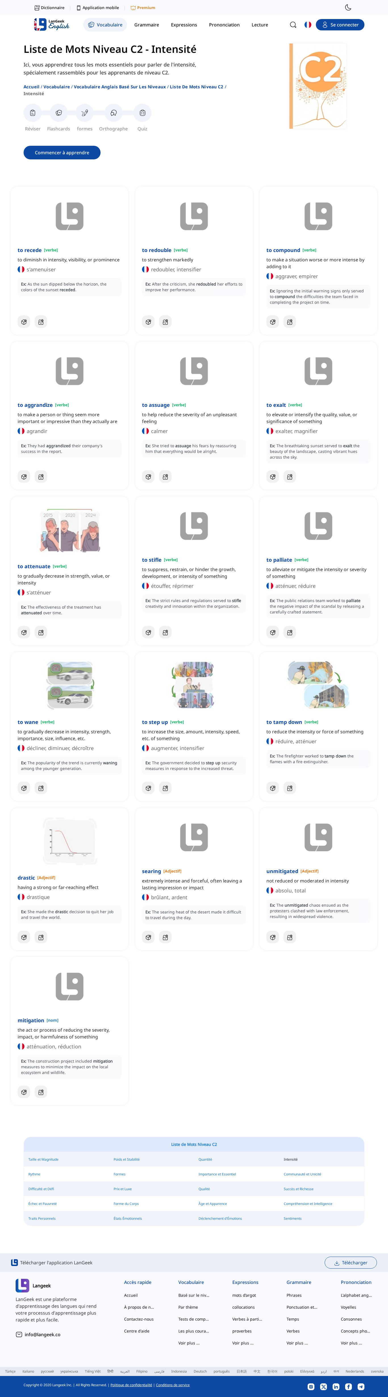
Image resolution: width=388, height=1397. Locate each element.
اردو (324, 1371)
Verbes (293, 1331)
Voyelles (348, 1307)
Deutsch (200, 1371)
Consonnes (351, 1319)
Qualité (204, 1188)
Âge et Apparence (213, 1203)
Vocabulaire (56, 86)
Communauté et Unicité (302, 1174)
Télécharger (355, 1262)
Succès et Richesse (299, 1188)
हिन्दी (110, 1371)
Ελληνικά (307, 1371)
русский (47, 1371)
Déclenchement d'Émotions (220, 1218)
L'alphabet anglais (356, 1295)
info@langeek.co (43, 1334)
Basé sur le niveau (194, 1295)
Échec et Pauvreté (42, 1203)
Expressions (245, 1282)
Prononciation (356, 1282)
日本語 (242, 1371)
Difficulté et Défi (41, 1188)
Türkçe (10, 1371)
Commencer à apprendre (62, 152)
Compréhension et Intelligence (308, 1203)
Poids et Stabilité (127, 1159)
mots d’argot (244, 1295)
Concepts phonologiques (356, 1331)
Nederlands (355, 1371)
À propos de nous (140, 1307)
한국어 (272, 1371)
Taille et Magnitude (43, 1159)
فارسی (159, 1371)
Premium (146, 7)
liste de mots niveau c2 (196, 86)
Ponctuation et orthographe (302, 1307)
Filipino (141, 1371)
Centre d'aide (136, 1331)
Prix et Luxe (123, 1188)
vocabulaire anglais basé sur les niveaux (120, 86)
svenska (377, 1371)
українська (69, 1371)
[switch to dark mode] (348, 7)
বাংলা (336, 1371)
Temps (293, 1319)
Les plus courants (194, 1331)
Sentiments (293, 1218)
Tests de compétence (194, 1319)
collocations (243, 1307)
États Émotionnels (128, 1218)
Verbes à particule (248, 1319)
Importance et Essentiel (217, 1174)
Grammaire (299, 1282)
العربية (125, 1371)
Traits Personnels (42, 1218)
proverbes (242, 1331)
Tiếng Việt (93, 1371)
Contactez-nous (139, 1319)
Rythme (34, 1174)
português (222, 1371)
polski (288, 1371)
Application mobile (101, 7)
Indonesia (179, 1371)
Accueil (31, 86)
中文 (257, 1371)
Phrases (294, 1295)
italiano (28, 1371)
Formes (120, 1174)
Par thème (188, 1307)
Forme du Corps (126, 1203)
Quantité (205, 1159)
